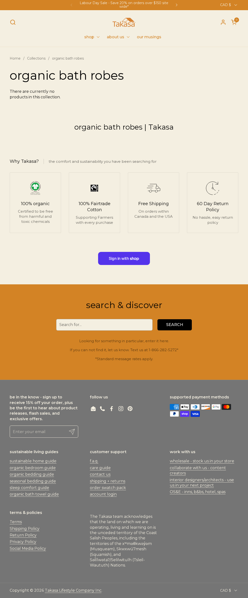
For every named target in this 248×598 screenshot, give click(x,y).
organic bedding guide (32, 474)
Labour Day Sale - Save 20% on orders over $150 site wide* (124, 5)
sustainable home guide (33, 461)
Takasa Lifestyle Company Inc (73, 590)
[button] (13, 22)
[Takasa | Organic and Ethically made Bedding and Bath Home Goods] (124, 22)
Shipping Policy (24, 528)
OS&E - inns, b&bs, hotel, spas (197, 491)
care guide (100, 468)
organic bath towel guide (34, 494)
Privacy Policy (23, 541)
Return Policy (23, 535)
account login (103, 494)
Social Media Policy (28, 548)
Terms (16, 522)
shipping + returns (107, 481)
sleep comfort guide (29, 487)
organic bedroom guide (33, 468)
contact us (100, 474)
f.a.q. (94, 461)
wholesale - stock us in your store (202, 461)
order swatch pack (108, 487)
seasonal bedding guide (33, 481)
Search (174, 324)
